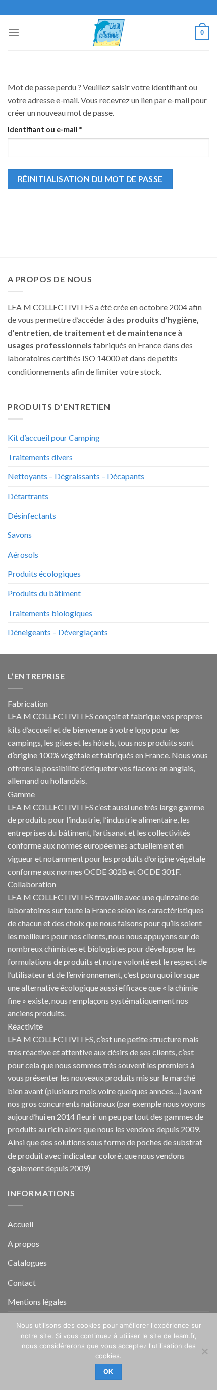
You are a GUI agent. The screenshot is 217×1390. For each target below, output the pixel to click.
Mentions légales (37, 1301)
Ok (108, 1371)
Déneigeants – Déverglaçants (58, 632)
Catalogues (27, 1262)
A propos (23, 1243)
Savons (20, 534)
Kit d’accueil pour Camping (54, 437)
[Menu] (14, 32)
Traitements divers (40, 457)
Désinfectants (32, 515)
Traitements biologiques (50, 613)
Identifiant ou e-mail (64, 129)
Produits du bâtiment (44, 593)
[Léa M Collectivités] (108, 32)
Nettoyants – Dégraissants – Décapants (76, 476)
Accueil (20, 1224)
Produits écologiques (44, 573)
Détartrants (28, 496)
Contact (22, 1282)
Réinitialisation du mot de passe (90, 179)
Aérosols (23, 554)
